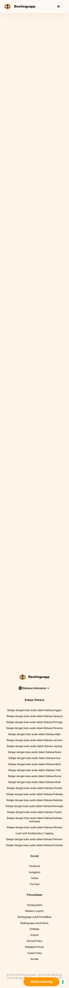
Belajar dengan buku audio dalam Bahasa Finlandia (34, 845)
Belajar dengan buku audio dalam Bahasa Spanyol (34, 716)
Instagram (34, 872)
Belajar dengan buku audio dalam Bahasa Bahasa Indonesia (34, 820)
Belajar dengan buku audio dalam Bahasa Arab (34, 782)
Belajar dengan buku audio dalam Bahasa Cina (34, 758)
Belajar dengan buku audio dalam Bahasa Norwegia (34, 806)
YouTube (35, 884)
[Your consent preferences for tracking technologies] (62, 982)
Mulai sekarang (41, 981)
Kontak (34, 959)
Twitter (34, 878)
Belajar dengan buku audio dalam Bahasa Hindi (34, 764)
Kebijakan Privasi (34, 947)
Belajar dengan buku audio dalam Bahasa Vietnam (34, 839)
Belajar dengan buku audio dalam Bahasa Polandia (34, 794)
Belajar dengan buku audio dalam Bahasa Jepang (34, 746)
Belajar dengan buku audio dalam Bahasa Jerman (34, 740)
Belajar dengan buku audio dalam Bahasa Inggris (34, 710)
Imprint (35, 935)
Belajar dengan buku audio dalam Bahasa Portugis (35, 722)
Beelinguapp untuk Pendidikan (34, 917)
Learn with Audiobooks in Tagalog (34, 833)
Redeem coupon (34, 911)
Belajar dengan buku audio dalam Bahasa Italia (34, 734)
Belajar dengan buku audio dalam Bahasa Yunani (34, 812)
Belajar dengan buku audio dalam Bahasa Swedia (34, 788)
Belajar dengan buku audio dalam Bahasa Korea (34, 776)
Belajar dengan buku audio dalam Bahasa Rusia (34, 752)
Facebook (34, 866)
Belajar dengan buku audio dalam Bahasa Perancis (34, 728)
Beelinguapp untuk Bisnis (34, 923)
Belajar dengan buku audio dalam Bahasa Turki (34, 770)
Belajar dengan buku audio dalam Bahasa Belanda (34, 800)
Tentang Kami (34, 905)
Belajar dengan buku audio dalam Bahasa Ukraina (34, 827)
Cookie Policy (34, 953)
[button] (58, 6)
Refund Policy (34, 941)
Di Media (34, 929)
